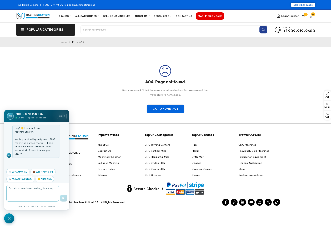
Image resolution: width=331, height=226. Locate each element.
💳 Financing (45, 179)
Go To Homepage (165, 108)
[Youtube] (251, 202)
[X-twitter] (268, 202)
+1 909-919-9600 (52, 4)
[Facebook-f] (225, 202)
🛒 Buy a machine (18, 171)
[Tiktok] (276, 202)
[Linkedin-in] (242, 202)
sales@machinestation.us (80, 4)
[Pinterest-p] (234, 202)
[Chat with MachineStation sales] (9, 218)
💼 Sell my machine (43, 171)
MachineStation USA (86, 202)
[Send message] (63, 198)
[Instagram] (259, 202)
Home (63, 42)
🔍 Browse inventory (20, 179)
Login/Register (290, 15)
